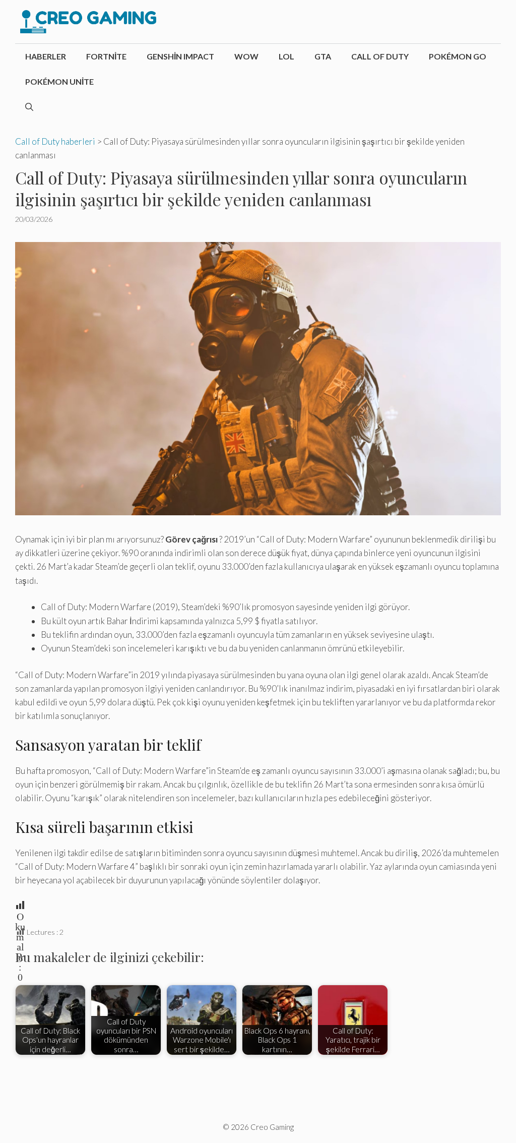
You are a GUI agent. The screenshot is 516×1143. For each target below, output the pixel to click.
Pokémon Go (457, 56)
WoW (246, 56)
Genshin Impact (180, 56)
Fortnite (106, 56)
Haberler (45, 56)
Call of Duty (380, 56)
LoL (286, 56)
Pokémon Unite (59, 81)
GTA (322, 56)
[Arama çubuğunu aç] (29, 106)
